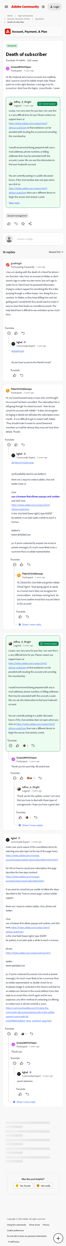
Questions (39, 18)
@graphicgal (17, 350)
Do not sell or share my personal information (27, 1236)
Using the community (16, 1224)
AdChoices (14, 1241)
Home (10, 15)
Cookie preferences (15, 1230)
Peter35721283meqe (21, 388)
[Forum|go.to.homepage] (25, 6)
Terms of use (34, 1224)
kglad (19, 342)
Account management (17, 215)
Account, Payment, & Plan (18, 18)
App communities (25, 15)
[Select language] (43, 7)
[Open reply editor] (33, 239)
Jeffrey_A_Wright (22, 101)
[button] (6, 7)
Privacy (46, 1224)
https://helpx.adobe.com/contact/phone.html (28, 952)
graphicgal (16, 263)
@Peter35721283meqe (22, 462)
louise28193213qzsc (21, 66)
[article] (33, 298)
